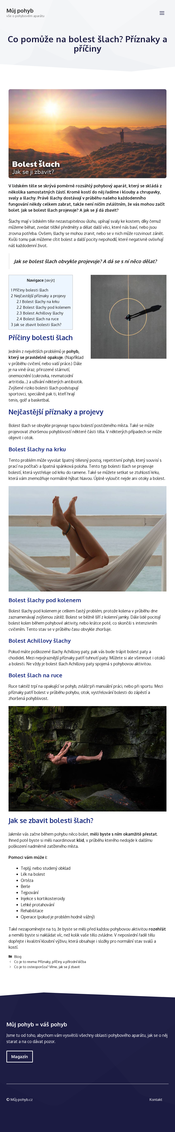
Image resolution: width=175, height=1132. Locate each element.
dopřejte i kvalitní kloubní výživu (38, 941)
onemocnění (20, 375)
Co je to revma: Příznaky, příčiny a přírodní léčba (50, 961)
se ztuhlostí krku (144, 472)
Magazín (19, 1056)
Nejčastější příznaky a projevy (38, 295)
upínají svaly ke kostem (118, 221)
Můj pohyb (20, 10)
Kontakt (155, 1099)
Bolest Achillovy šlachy (40, 312)
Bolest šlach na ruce (38, 318)
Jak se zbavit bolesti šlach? (36, 324)
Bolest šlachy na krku (38, 301)
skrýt (50, 280)
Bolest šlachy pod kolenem (43, 307)
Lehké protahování (37, 904)
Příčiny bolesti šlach (29, 289)
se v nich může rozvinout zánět (135, 233)
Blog (17, 956)
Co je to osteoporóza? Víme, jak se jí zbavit (47, 966)
